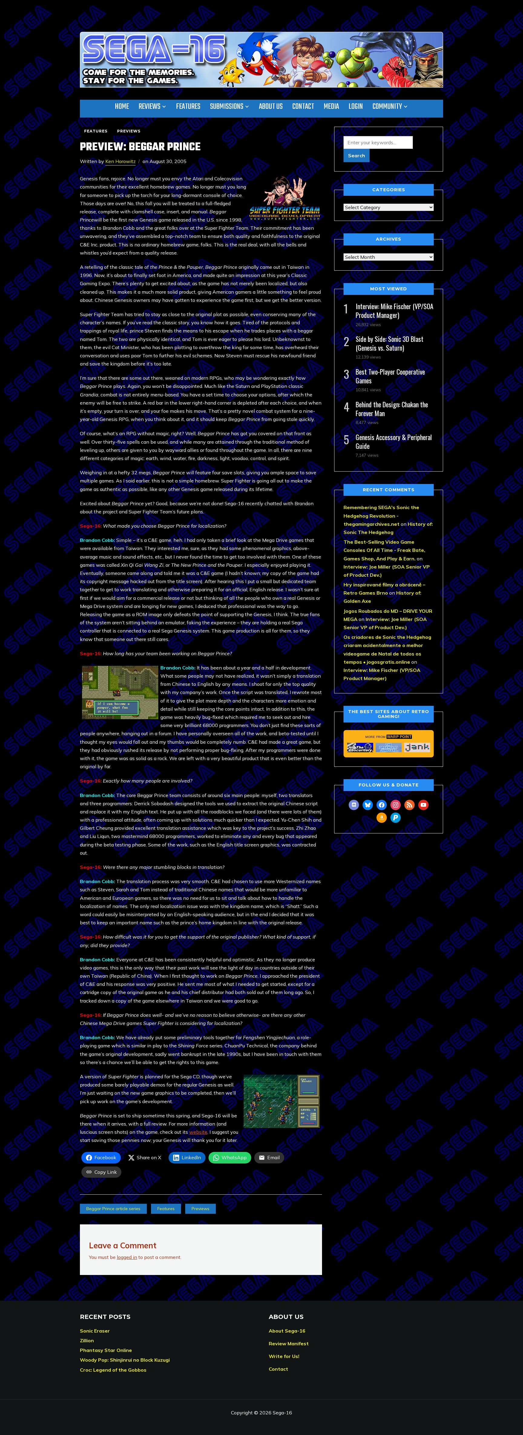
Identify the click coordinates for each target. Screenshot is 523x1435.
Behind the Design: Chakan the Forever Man (392, 408)
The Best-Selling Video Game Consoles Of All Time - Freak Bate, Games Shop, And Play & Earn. (384, 550)
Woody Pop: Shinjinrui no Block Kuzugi (125, 1360)
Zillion (87, 1340)
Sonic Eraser (95, 1331)
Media (331, 107)
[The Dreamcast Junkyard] (389, 747)
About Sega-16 (287, 1331)
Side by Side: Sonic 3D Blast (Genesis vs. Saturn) (389, 343)
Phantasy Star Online (106, 1350)
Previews (128, 131)
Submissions (226, 107)
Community (387, 107)
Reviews (149, 107)
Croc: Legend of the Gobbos (113, 1370)
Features (188, 107)
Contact (303, 107)
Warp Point (399, 737)
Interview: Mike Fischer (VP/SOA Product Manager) (394, 310)
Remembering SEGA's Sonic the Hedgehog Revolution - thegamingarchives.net (381, 515)
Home (122, 107)
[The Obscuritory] (360, 747)
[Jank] (417, 747)
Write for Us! (284, 1356)
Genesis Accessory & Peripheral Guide (394, 441)
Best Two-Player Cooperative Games (390, 376)
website (198, 1132)
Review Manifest (289, 1343)
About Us (271, 107)
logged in (127, 1257)
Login (356, 107)
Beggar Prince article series (113, 1208)
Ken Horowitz (120, 161)
